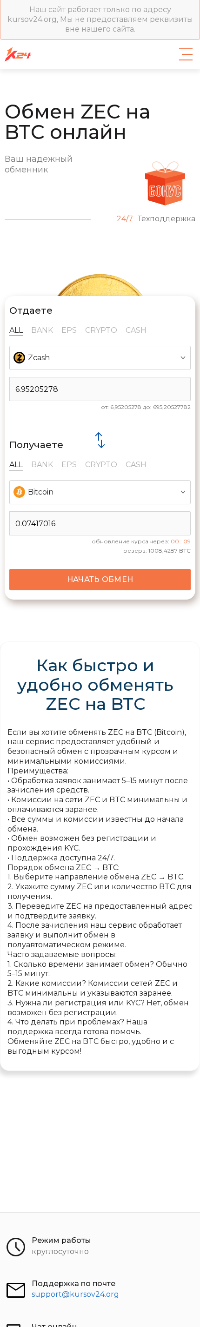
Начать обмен (100, 579)
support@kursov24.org (75, 1294)
